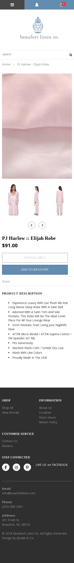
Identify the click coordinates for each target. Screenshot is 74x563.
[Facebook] (5, 467)
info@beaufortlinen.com (18, 493)
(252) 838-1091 (12, 507)
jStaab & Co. (25, 538)
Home (6, 64)
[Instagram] (16, 467)
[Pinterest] (27, 467)
